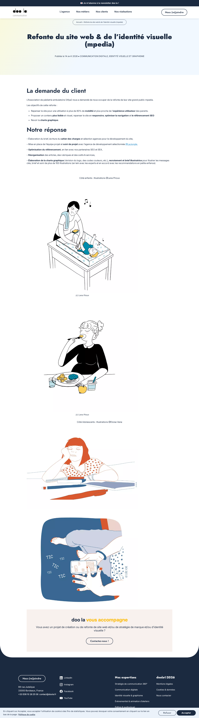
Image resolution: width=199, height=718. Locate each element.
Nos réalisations (123, 11)
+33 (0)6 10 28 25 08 (28, 694)
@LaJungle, (131, 144)
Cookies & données (165, 689)
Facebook (69, 691)
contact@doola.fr (47, 694)
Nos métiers (82, 11)
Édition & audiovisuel (125, 707)
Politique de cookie (26, 714)
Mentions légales (164, 684)
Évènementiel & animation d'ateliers (132, 701)
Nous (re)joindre (174, 12)
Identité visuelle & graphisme (129, 695)
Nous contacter (163, 695)
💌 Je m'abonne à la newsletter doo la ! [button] (99, 3)
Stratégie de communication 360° (131, 684)
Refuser (167, 712)
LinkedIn (68, 677)
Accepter (186, 712)
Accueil (79, 22)
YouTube (68, 698)
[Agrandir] (134, 185)
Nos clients (102, 11)
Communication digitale (126, 689)
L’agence (65, 11)
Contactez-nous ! (99, 641)
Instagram (69, 684)
